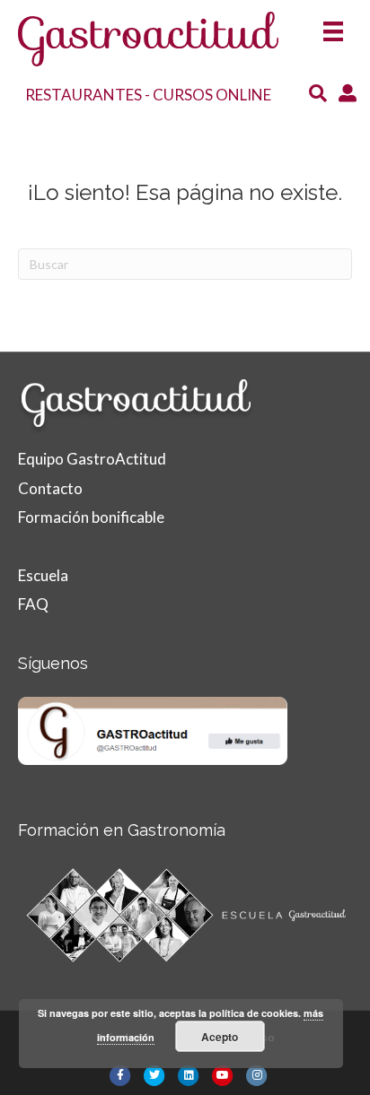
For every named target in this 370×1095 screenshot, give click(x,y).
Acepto (219, 1037)
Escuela (43, 575)
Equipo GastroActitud (92, 458)
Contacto (50, 488)
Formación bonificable (91, 517)
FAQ (33, 604)
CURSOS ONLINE (212, 94)
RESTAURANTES (83, 94)
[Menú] (333, 25)
